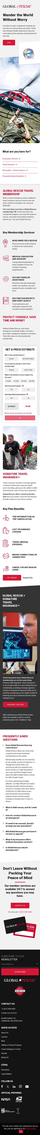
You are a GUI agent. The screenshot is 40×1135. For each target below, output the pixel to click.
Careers (4, 1037)
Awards (4, 1053)
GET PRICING (12, 578)
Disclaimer (5, 1070)
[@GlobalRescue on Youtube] (27, 1086)
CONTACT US (20, 905)
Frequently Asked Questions (13, 176)
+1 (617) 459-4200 (25, 912)
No (28, 389)
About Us (4, 1033)
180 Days (24, 381)
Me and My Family (28, 359)
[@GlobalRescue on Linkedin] (14, 1086)
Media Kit (4, 1057)
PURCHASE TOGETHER (15, 705)
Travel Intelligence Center (11, 1049)
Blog (3, 1041)
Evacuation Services (10, 159)
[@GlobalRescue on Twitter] (8, 1086)
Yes (11, 389)
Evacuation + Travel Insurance (14, 170)
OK (21, 1131)
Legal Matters (6, 1074)
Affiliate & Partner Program (11, 1045)
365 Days (31, 381)
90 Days (16, 381)
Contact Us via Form (9, 1013)
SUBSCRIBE (20, 972)
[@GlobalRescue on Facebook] (2, 1086)
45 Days (8, 381)
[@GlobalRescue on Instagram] (21, 1086)
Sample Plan (28, 577)
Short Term (28, 370)
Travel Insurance (9, 164)
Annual (11, 370)
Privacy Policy (30, 1129)
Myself (11, 359)
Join (9, 43)
